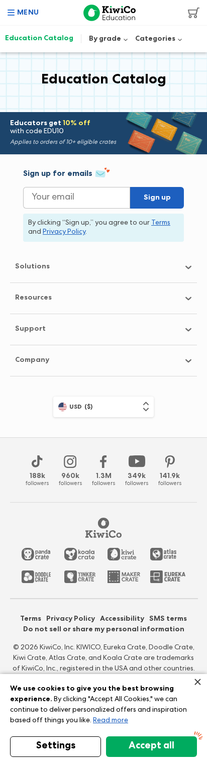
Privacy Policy (70, 619)
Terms (30, 619)
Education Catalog (39, 38)
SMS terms (168, 619)
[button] (23, 13)
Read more (110, 720)
